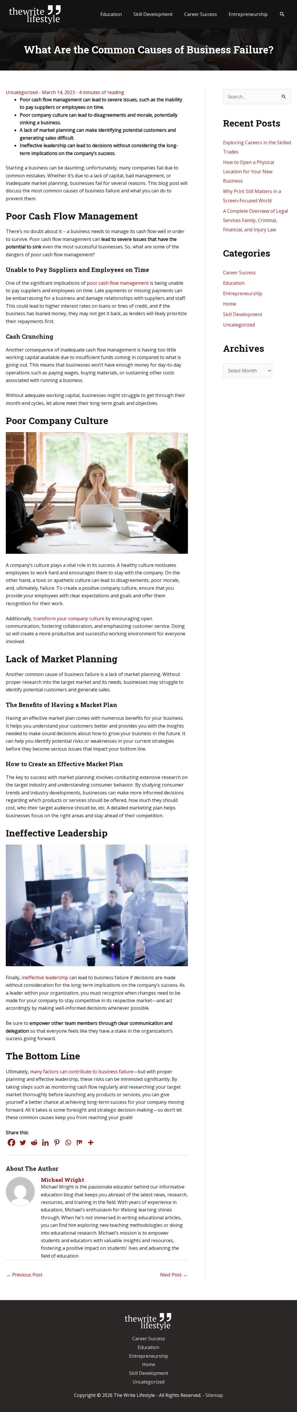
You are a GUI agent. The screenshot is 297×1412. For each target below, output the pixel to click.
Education (234, 283)
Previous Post (24, 1275)
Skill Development (242, 314)
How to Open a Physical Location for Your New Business (248, 171)
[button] (282, 14)
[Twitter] (23, 1142)
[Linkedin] (45, 1142)
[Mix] (79, 1142)
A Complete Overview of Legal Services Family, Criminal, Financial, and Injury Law (255, 220)
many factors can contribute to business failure (81, 1071)
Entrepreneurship (242, 293)
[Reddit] (34, 1142)
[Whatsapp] (68, 1142)
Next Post (173, 1275)
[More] (91, 1142)
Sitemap (214, 1395)
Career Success (239, 272)
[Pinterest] (57, 1142)
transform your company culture (68, 618)
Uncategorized (22, 92)
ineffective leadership (45, 977)
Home (229, 304)
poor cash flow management (118, 283)
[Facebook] (11, 1142)
